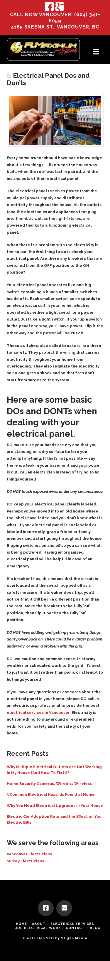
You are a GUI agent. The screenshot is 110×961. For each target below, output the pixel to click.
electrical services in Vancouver (38, 712)
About (39, 924)
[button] (96, 52)
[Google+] (64, 908)
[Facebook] (46, 908)
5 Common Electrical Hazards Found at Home (51, 794)
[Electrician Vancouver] (43, 49)
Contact (75, 928)
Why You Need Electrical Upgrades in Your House (55, 805)
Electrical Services (72, 924)
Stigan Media (74, 938)
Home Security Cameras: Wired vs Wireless (49, 783)
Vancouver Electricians (29, 854)
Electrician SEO (38, 938)
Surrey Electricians (25, 861)
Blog (95, 928)
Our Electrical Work (37, 928)
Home (21, 924)
